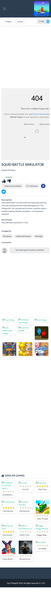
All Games (7, 236)
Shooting (38, 236)
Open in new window (12, 186)
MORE (41, 21)
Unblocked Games (23, 236)
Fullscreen (33, 186)
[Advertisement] (25, 56)
